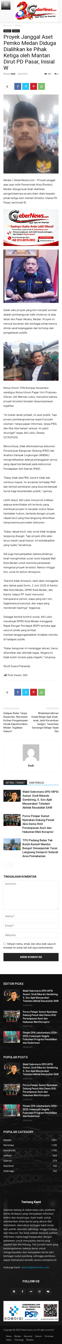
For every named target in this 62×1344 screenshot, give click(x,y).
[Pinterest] (33, 86)
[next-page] (11, 865)
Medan (18, 25)
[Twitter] (25, 86)
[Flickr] (31, 1291)
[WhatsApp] (41, 86)
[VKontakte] (48, 1291)
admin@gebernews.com (35, 1267)
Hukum (16, 31)
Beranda (7, 25)
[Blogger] (14, 1291)
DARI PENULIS (36, 782)
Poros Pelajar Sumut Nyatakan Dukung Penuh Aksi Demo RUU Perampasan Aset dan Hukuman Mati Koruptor (38, 824)
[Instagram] (39, 1291)
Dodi (13, 73)
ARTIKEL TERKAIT (15, 782)
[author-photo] (31, 760)
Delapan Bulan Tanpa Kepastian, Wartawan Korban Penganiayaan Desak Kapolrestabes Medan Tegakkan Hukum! (15, 722)
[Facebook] (17, 86)
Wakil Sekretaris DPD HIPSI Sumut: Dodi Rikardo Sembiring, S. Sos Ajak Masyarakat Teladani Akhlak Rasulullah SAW (40, 799)
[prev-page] (5, 865)
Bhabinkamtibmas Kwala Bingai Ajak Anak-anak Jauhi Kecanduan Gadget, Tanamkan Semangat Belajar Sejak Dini (45, 722)
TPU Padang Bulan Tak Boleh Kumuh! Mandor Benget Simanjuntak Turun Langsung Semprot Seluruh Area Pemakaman (40, 848)
